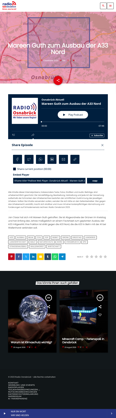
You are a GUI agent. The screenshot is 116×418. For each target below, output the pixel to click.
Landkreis (90, 237)
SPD (84, 242)
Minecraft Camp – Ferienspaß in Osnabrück (83, 340)
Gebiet (55, 237)
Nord (59, 242)
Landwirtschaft (18, 242)
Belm (30, 237)
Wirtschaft (54, 246)
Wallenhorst (37, 246)
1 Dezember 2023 (50, 60)
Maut (33, 242)
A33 (11, 237)
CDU (39, 237)
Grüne (65, 237)
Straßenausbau (18, 246)
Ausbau (20, 237)
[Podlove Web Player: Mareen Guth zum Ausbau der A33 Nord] (58, 142)
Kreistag (77, 237)
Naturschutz (46, 242)
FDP (46, 237)
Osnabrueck (72, 242)
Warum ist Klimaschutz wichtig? (31, 342)
